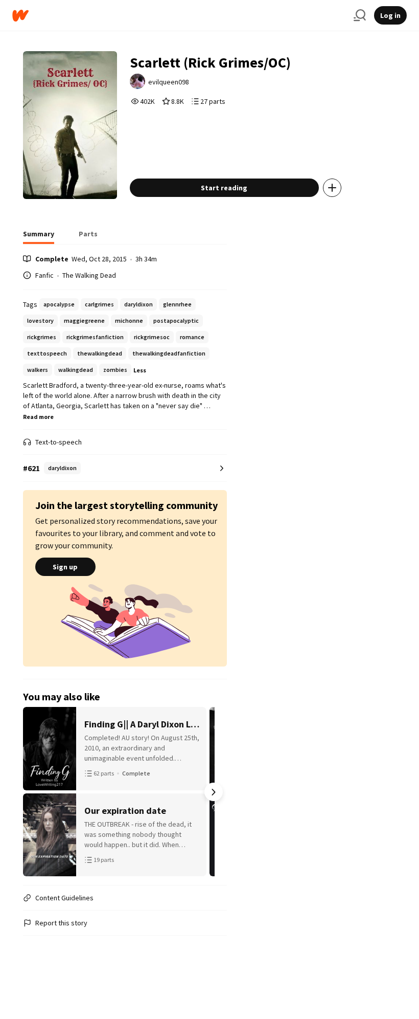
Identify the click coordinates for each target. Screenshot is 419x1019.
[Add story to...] (332, 188)
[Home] (178, 15)
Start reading (224, 187)
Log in (390, 15)
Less (139, 370)
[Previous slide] (36, 792)
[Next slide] (213, 792)
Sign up (65, 566)
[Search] (360, 15)
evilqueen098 (168, 81)
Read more (38, 416)
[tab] (38, 237)
